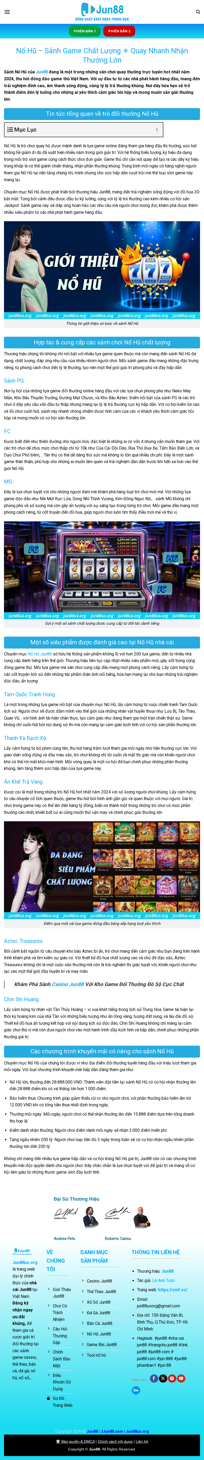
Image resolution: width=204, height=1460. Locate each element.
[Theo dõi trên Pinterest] (172, 1378)
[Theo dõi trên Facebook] (154, 1378)
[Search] (198, 12)
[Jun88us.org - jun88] (102, 12)
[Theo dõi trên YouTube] (181, 1378)
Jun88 (42, 71)
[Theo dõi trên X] (163, 1378)
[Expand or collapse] (157, 129)
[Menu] (7, 11)
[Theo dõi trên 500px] (136, 1390)
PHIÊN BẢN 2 (119, 31)
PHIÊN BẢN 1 (85, 31)
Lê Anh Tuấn (163, 1280)
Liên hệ (142, 1441)
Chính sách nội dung (115, 1441)
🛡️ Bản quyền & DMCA (75, 1441)
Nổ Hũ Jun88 (40, 653)
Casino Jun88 (68, 984)
